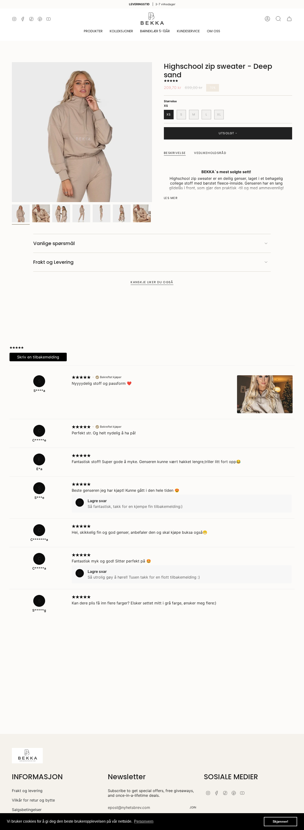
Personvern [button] (143, 821)
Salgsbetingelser (27, 809)
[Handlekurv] (289, 19)
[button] (93, 31)
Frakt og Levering (53, 262)
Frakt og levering (27, 790)
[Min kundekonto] (267, 19)
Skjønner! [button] (280, 821)
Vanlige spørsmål (54, 243)
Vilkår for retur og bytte (33, 800)
